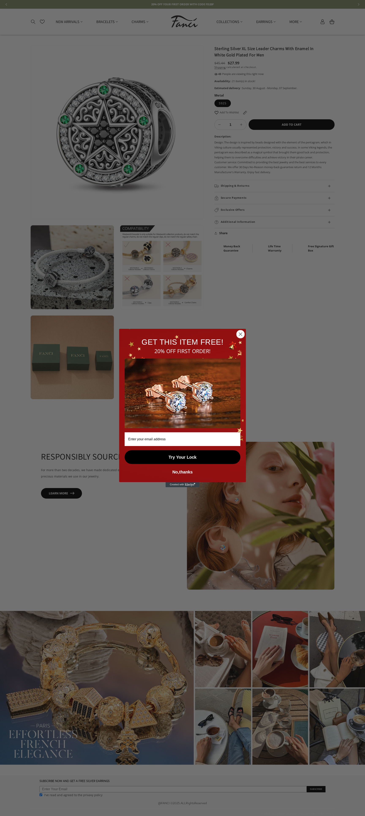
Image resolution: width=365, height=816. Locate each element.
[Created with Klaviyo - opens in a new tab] (182, 484)
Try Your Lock (182, 457)
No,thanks (182, 472)
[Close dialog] (240, 334)
